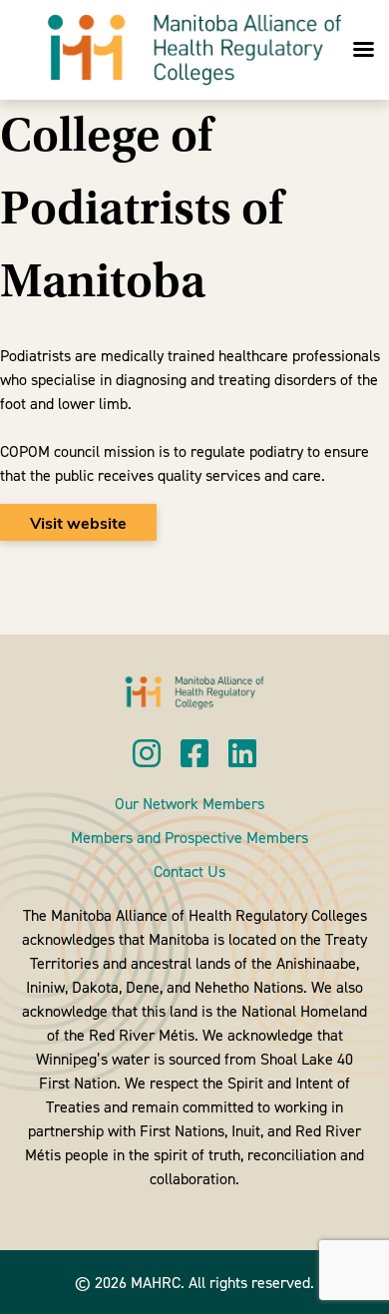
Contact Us (189, 871)
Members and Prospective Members (189, 837)
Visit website (78, 522)
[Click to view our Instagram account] (147, 754)
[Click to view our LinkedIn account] (242, 754)
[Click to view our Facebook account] (194, 754)
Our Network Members (189, 803)
